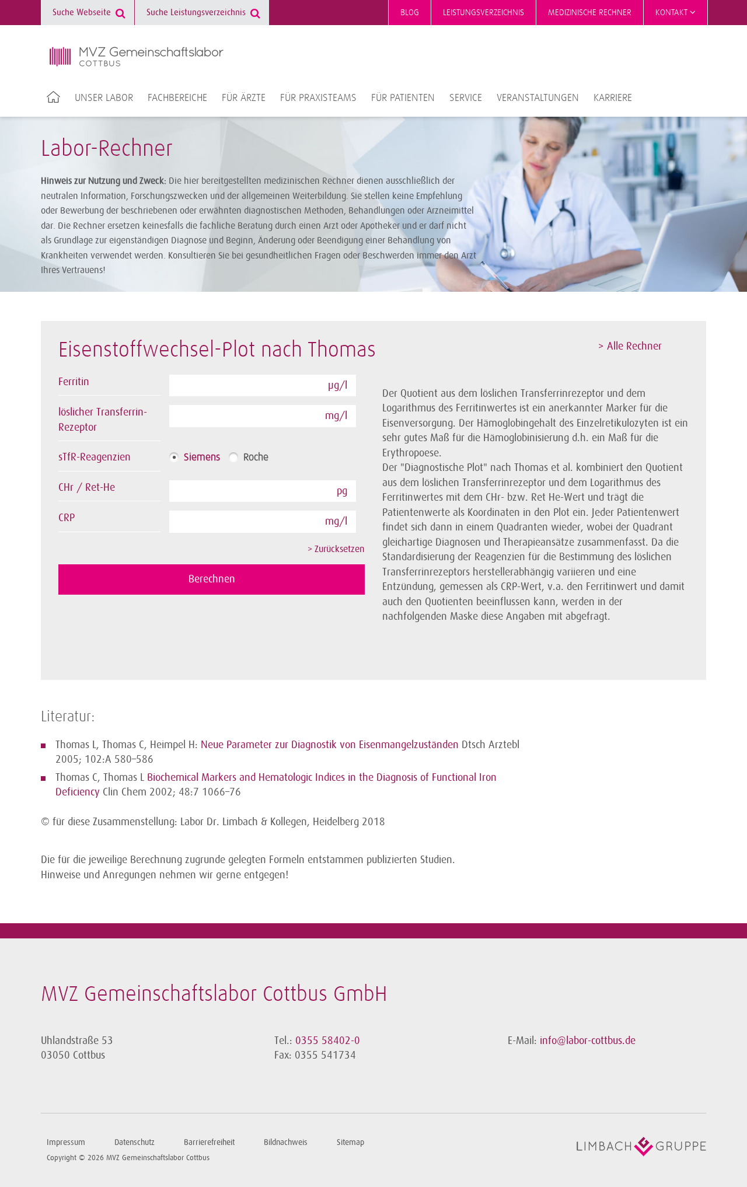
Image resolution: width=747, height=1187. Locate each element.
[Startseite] (137, 57)
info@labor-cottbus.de (588, 1040)
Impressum (66, 1142)
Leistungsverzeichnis (483, 12)
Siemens (202, 457)
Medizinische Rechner (589, 12)
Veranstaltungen (538, 98)
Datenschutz (134, 1142)
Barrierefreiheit (209, 1142)
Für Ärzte (244, 98)
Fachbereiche (177, 98)
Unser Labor (104, 98)
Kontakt (672, 12)
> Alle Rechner (630, 346)
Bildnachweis (286, 1142)
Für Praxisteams (318, 98)
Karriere (613, 98)
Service (465, 98)
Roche (255, 457)
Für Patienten (403, 98)
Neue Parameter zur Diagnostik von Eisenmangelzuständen (330, 744)
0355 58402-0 (327, 1040)
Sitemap (350, 1142)
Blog (409, 12)
